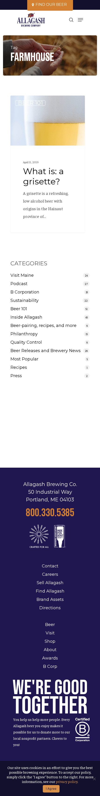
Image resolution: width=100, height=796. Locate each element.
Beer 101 (30, 103)
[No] (94, 778)
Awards (50, 658)
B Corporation (24, 292)
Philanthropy (24, 333)
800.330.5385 (50, 513)
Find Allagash (50, 591)
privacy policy (66, 781)
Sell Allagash (50, 582)
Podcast (18, 283)
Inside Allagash (26, 317)
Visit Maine (22, 275)
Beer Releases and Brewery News (45, 350)
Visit (50, 633)
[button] (80, 19)
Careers (50, 574)
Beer (50, 624)
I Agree (51, 788)
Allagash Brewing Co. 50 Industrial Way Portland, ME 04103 (50, 492)
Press (16, 375)
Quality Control (26, 342)
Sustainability (24, 300)
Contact (50, 566)
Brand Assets (50, 599)
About (50, 649)
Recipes (18, 367)
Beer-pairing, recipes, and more (43, 325)
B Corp (50, 666)
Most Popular (24, 359)
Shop (50, 641)
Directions (50, 607)
